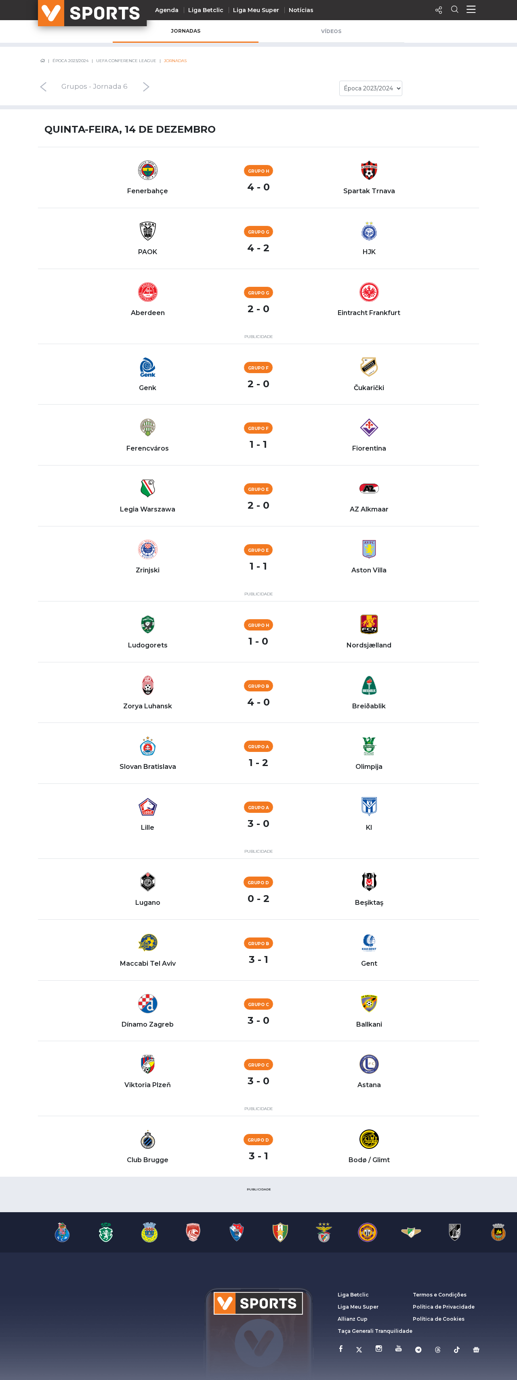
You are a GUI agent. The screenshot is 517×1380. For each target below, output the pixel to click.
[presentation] (43, 87)
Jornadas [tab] (185, 31)
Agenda (167, 10)
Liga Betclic (205, 10)
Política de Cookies (438, 1319)
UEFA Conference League (126, 60)
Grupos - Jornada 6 (94, 87)
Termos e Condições (440, 1295)
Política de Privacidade (444, 1307)
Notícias (301, 10)
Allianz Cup (353, 1319)
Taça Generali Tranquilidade (375, 1331)
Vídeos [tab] (331, 31)
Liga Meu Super (256, 10)
